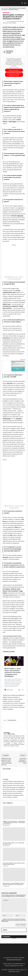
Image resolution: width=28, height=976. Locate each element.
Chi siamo (4, 969)
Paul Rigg (13, 21)
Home (2, 8)
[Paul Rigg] (14, 731)
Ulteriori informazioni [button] (14, 67)
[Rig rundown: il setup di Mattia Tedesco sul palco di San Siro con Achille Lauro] (14, 874)
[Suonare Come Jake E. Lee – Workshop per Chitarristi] (14, 834)
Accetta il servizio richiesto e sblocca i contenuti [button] (14, 74)
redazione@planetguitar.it (14, 959)
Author (5, 720)
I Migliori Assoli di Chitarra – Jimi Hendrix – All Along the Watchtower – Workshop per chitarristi (14, 822)
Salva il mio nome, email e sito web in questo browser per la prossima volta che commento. (13, 920)
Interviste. (6, 12)
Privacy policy (20, 969)
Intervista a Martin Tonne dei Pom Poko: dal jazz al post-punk (14, 863)
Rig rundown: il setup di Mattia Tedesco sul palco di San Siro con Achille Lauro (13, 884)
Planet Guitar (11, 734)
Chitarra (10, 22)
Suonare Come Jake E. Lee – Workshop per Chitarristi (13, 843)
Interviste (6, 8)
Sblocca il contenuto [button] (14, 70)
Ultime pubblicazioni (12, 720)
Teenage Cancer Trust (10, 595)
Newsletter (11, 969)
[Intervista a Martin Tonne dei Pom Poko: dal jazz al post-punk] (14, 854)
